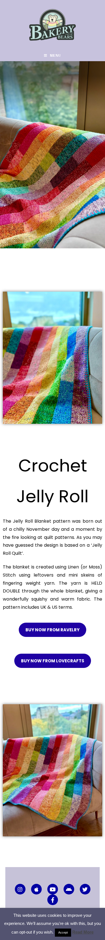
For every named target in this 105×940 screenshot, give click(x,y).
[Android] (69, 889)
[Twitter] (85, 889)
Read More (83, 932)
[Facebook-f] (52, 899)
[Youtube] (52, 889)
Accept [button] (63, 932)
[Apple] (36, 889)
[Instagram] (20, 889)
